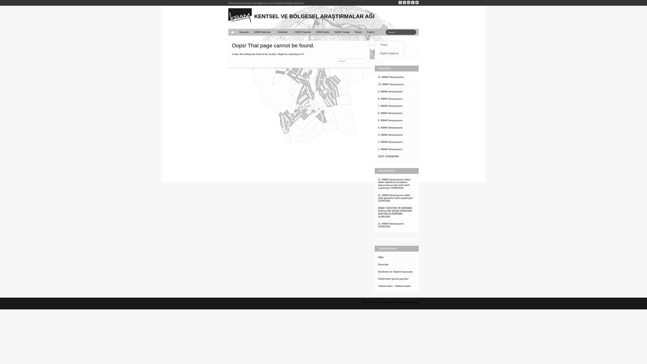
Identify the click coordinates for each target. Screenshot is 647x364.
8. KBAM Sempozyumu (390, 98)
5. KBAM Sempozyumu (390, 120)
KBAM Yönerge (342, 32)
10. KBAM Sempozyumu (391, 84)
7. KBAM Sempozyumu (390, 105)
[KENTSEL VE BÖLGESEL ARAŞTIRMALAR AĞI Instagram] (400, 2)
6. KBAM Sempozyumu (390, 113)
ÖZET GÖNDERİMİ (388, 156)
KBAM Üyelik (322, 32)
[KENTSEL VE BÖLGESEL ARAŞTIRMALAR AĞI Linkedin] (408, 2)
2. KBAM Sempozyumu (390, 142)
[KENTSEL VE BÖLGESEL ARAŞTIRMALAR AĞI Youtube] (404, 2)
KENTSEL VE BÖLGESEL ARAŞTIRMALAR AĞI (314, 16)
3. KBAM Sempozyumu (390, 134)
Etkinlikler (283, 32)
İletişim (358, 32)
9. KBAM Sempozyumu (390, 91)
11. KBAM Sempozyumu (391, 77)
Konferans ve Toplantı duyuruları (395, 271)
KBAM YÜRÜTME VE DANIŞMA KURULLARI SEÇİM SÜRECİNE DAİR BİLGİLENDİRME (395, 211)
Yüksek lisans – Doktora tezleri (394, 286)
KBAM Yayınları (303, 32)
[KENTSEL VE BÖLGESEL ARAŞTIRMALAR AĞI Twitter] (417, 2)
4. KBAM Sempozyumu (390, 127)
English (370, 32)
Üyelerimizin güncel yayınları (393, 278)
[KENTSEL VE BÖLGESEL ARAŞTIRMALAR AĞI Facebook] (412, 2)
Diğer (381, 257)
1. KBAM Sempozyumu (390, 149)
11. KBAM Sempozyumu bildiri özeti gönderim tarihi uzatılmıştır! (395, 196)
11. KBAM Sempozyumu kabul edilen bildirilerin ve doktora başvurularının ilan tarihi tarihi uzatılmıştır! (394, 183)
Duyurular (244, 32)
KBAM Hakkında (262, 32)
